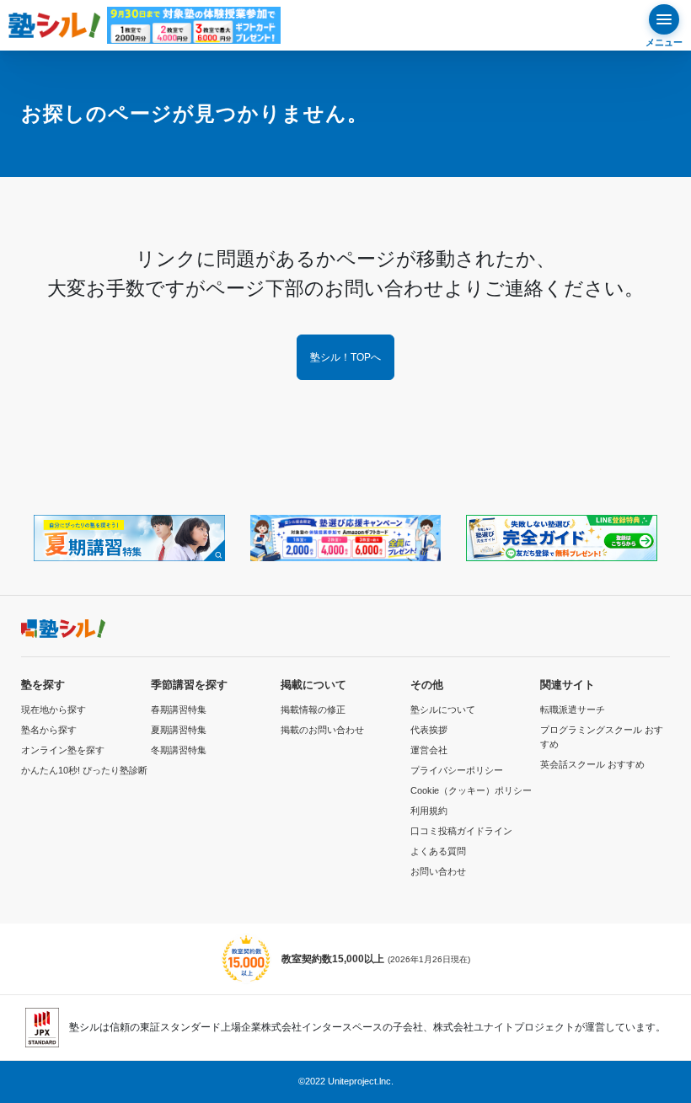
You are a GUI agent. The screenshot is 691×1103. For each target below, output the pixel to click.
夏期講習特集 (178, 730)
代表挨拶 (428, 730)
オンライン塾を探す (62, 750)
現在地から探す (53, 709)
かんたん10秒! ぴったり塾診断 (84, 770)
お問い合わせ (438, 871)
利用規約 (428, 811)
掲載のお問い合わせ (322, 730)
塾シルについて (442, 709)
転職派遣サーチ (572, 709)
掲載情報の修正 (313, 709)
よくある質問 (438, 851)
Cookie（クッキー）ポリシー (471, 790)
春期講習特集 (178, 709)
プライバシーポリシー (456, 770)
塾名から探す (49, 730)
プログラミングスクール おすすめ (601, 737)
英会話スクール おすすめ (592, 764)
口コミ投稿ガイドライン (461, 831)
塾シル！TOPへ (345, 357)
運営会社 (428, 750)
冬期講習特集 (178, 750)
